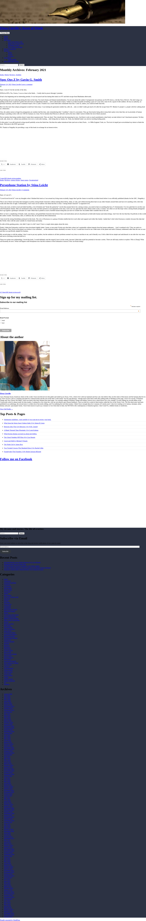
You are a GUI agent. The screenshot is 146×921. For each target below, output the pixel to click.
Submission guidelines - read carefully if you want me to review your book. (27, 419)
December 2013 (9, 913)
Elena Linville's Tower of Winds (21, 28)
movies (10, 54)
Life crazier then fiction (11, 61)
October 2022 (8, 772)
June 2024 (7, 737)
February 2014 (8, 909)
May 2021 (7, 799)
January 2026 (8, 705)
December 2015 (9, 870)
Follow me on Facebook (16, 459)
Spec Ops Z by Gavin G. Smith (21, 79)
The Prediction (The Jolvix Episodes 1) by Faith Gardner (22, 566)
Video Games (8, 672)
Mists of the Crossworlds (16, 43)
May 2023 (7, 760)
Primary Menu (5, 33)
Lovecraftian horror (10, 616)
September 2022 (9, 774)
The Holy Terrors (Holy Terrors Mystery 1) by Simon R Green (23, 569)
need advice (7, 631)
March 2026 (8, 703)
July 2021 (7, 797)
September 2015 (9, 876)
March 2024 (8, 742)
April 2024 (7, 740)
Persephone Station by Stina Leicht (24, 185)
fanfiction (7, 599)
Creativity (7, 584)
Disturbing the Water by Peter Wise (15, 564)
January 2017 (8, 847)
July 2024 (7, 735)
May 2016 (7, 861)
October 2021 (8, 794)
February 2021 (8, 804)
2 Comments (25, 190)
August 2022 (8, 776)
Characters (7, 581)
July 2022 (7, 778)
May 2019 (7, 827)
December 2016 (9, 849)
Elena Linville (16, 84)
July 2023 (7, 756)
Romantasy (7, 649)
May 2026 (7, 699)
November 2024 (9, 728)
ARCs (6, 178)
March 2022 (8, 785)
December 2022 (9, 769)
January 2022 (8, 788)
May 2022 (7, 781)
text (3, 323)
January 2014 (8, 911)
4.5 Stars (2, 292)
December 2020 (9, 808)
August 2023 (8, 754)
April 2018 (7, 835)
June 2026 (7, 697)
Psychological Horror (10, 638)
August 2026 (8, 694)
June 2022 (7, 779)
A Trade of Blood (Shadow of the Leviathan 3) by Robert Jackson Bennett (27, 568)
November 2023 (9, 749)
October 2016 (8, 852)
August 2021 (8, 795)
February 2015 (8, 888)
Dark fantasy (8, 588)
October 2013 (8, 917)
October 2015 (8, 874)
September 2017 (9, 838)
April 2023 (7, 762)
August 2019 (8, 822)
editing (6, 593)
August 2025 (8, 712)
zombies (18, 178)
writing (6, 677)
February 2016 (8, 867)
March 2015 (8, 886)
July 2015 (7, 879)
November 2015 (9, 872)
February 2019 (8, 829)
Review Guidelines (10, 49)
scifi (19, 292)
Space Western (8, 657)
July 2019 (7, 824)
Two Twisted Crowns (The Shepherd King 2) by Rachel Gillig (23, 448)
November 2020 (9, 810)
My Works (7, 40)
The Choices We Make (15, 47)
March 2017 (8, 843)
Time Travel (8, 665)
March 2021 (8, 803)
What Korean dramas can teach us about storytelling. (20, 434)
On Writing (7, 58)
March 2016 (8, 865)
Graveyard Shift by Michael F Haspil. (16, 441)
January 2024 (8, 746)
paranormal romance (10, 634)
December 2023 (9, 747)
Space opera (24, 180)
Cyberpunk (7, 586)
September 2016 (9, 854)
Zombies (18, 75)
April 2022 (7, 783)
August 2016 (8, 856)
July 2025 (7, 713)
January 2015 (8, 890)
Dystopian (7, 592)
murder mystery (9, 624)
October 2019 (8, 819)
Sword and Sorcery (10, 661)
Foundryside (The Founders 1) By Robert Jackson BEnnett (22, 451)
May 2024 (7, 738)
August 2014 (8, 899)
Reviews (6, 51)
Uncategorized (33, 180)
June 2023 (7, 758)
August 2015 (8, 877)
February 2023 (8, 765)
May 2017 (7, 840)
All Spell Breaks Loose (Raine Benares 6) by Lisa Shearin (22, 562)
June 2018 (7, 833)
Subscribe (5, 551)
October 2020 (8, 811)
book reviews (13, 292)
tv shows (11, 56)
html (3, 320)
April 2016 (7, 863)
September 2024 (9, 731)
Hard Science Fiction (10, 609)
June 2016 (7, 860)
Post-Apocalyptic (9, 636)
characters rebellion (10, 583)
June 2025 (7, 715)
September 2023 (9, 753)
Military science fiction (11, 618)
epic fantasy (7, 595)
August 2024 (8, 733)
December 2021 (9, 790)
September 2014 (9, 897)
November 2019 (9, 817)
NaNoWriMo (12, 59)
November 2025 (9, 706)
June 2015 (7, 881)
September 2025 (9, 710)
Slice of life (7, 652)
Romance (7, 647)
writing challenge (9, 681)
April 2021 (7, 801)
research (6, 643)
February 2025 (8, 722)
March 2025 (8, 721)
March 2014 (8, 908)
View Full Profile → (6, 409)
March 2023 (8, 763)
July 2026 (7, 696)
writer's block (8, 675)
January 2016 (8, 868)
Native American (9, 629)
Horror (7, 75)
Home (6, 36)
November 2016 (9, 851)
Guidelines (7, 608)
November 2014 (9, 893)
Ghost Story (8, 604)
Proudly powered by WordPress (10, 920)
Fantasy (6, 600)
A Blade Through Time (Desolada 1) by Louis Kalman (21, 430)
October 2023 (8, 751)
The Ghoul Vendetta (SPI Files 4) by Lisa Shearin (19, 437)
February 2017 (8, 845)
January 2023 (8, 767)
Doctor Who (8, 590)
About (6, 38)
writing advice (8, 679)
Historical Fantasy (9, 611)
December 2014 (9, 892)
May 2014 (7, 904)
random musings (9, 641)
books (10, 52)
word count (7, 673)
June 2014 (7, 902)
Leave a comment (26, 84)
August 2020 (8, 815)
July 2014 (7, 901)
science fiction (15, 180)
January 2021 (8, 806)
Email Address (69, 308)
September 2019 (9, 820)
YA (5, 682)
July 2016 (7, 858)
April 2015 (7, 884)
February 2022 (8, 786)
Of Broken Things (13, 45)
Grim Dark (7, 606)
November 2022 (9, 770)
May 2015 (7, 883)
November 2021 (9, 792)
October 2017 (8, 836)
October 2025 (8, 708)
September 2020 (9, 813)
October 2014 (8, 895)
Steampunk (7, 659)
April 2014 (7, 906)
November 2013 (9, 915)
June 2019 (7, 826)
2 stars (2, 178)
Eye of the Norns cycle (15, 42)
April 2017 (7, 842)
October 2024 (8, 729)
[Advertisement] (73, 144)
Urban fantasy (8, 670)
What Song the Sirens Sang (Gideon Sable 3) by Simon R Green (24, 423)
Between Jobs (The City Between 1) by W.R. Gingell (21, 427)
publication (7, 640)
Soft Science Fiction (10, 654)
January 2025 (8, 724)
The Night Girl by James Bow (13, 444)
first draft (7, 602)
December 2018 (9, 831)
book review (12, 178)
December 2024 (9, 726)
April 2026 (7, 701)
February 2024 (8, 744)
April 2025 (7, 719)
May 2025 (7, 717)
